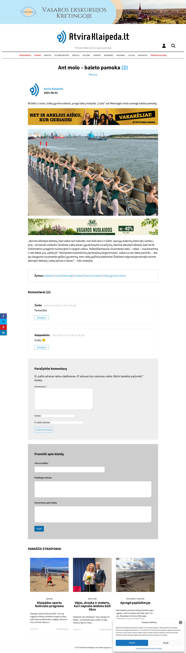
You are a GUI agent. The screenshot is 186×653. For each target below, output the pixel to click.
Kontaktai (142, 55)
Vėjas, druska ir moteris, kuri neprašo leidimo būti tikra (92, 606)
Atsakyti (41, 318)
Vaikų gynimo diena (114, 276)
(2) (124, 67)
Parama (37, 55)
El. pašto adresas (42, 422)
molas (78, 276)
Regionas (121, 55)
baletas (48, 276)
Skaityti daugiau (63, 629)
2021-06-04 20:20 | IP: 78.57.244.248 (60, 305)
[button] (180, 622)
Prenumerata (25, 55)
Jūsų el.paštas (41, 463)
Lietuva (131, 55)
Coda (58, 276)
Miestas (47, 55)
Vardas (37, 415)
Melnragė (67, 276)
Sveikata (97, 55)
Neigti (165, 642)
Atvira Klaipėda (53, 89)
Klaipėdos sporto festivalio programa (49, 604)
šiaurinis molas (92, 276)
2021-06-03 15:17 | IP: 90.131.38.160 (68, 335)
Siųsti (39, 528)
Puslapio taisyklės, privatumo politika (149, 648)
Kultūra (86, 55)
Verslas (75, 55)
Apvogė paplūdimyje (135, 602)
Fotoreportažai (61, 55)
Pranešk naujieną (158, 55)
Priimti (132, 642)
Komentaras (40, 386)
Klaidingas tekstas (43, 478)
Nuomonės (108, 55)
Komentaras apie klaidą (45, 503)
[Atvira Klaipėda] (93, 42)
